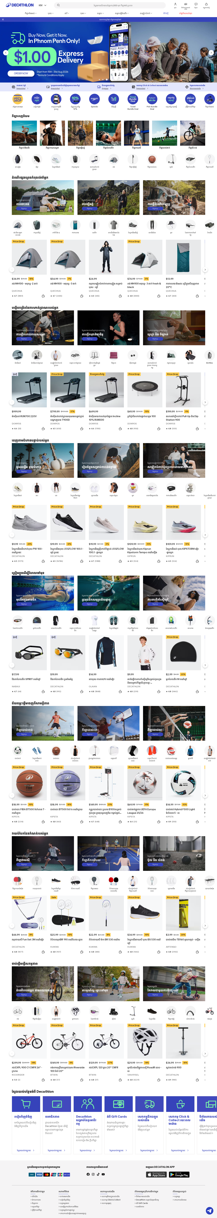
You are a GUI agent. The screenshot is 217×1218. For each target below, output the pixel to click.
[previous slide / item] (5, 52)
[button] (99, 79)
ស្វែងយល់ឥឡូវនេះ (24, 1150)
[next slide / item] (211, 52)
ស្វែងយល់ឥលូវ (86, 1150)
